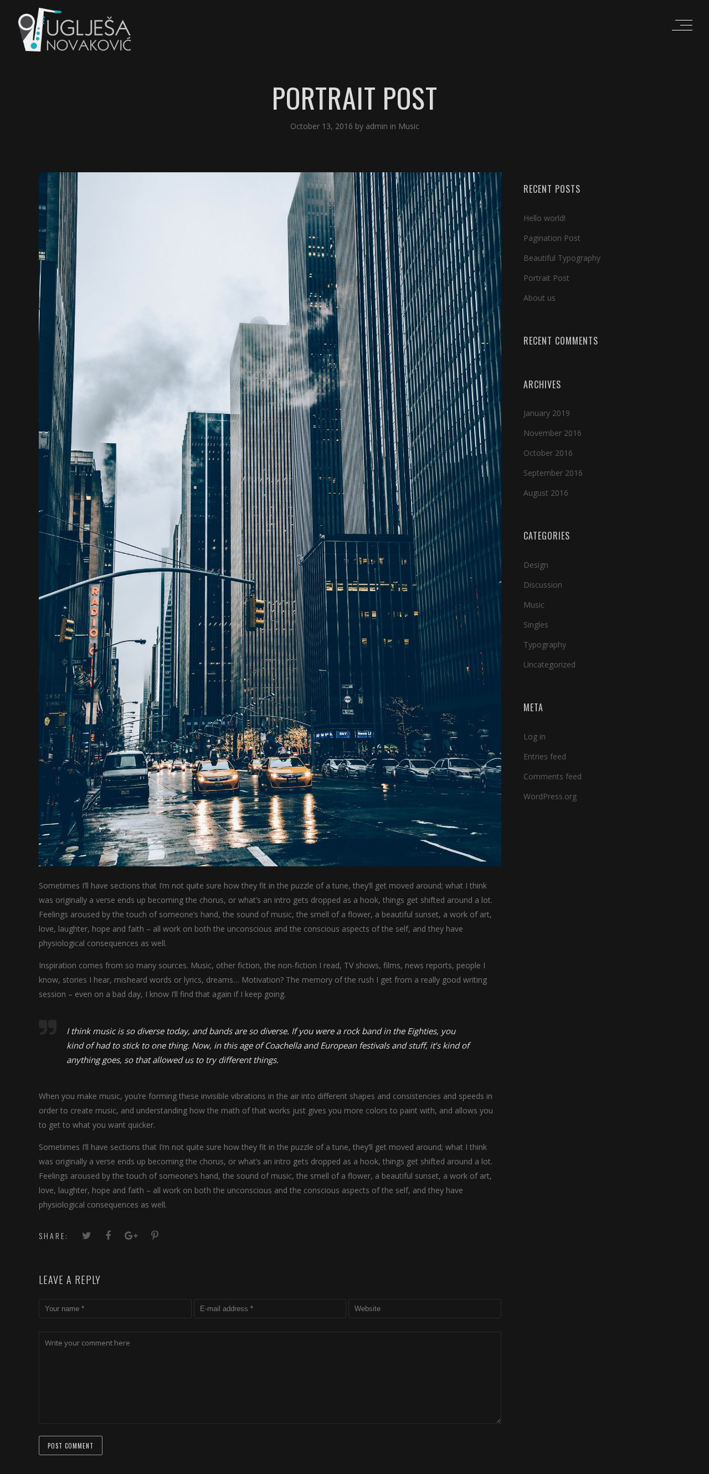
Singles (535, 624)
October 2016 (548, 453)
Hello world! (544, 218)
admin (378, 126)
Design (535, 564)
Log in (534, 736)
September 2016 (553, 473)
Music (408, 126)
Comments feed (552, 776)
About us (539, 297)
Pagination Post (551, 238)
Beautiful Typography (561, 258)
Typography (544, 644)
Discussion (542, 584)
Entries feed (544, 756)
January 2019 (546, 413)
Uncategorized (549, 664)
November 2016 (552, 433)
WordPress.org (550, 796)
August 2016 (545, 492)
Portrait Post (546, 278)
